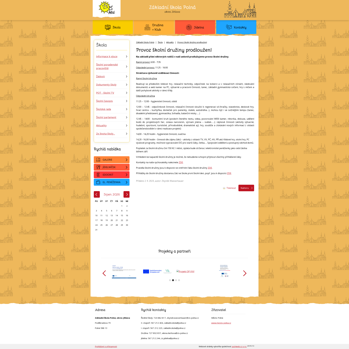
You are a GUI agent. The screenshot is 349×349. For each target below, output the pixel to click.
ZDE (181, 162)
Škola (160, 42)
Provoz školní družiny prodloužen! (192, 42)
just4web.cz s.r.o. (239, 346)
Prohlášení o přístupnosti (106, 346)
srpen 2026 (112, 194)
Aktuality (170, 42)
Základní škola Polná (145, 42)
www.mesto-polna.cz (221, 322)
